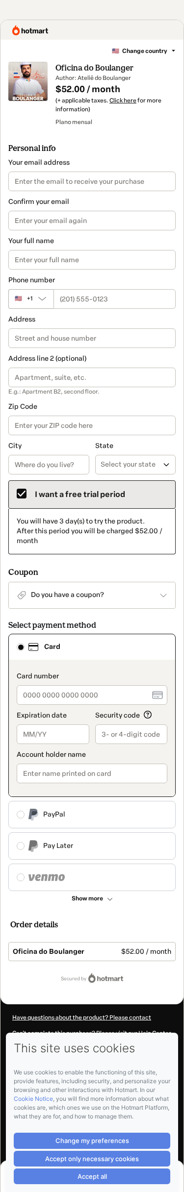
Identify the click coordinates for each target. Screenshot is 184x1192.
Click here (122, 100)
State (104, 446)
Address (21, 319)
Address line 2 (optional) (47, 358)
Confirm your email (38, 202)
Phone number (31, 280)
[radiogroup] (92, 762)
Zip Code (22, 406)
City (15, 446)
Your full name (31, 241)
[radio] (21, 647)
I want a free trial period (80, 494)
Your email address (39, 162)
